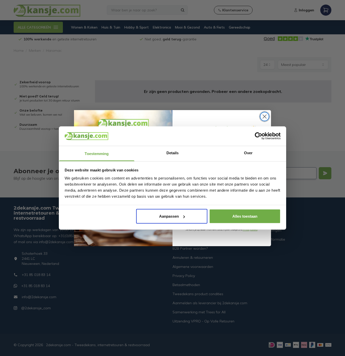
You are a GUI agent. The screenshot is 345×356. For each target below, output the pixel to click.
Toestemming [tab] (97, 153)
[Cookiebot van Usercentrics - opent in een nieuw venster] (258, 136)
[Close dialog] (264, 116)
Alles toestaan (244, 216)
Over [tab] (248, 152)
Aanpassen (169, 216)
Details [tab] (172, 152)
